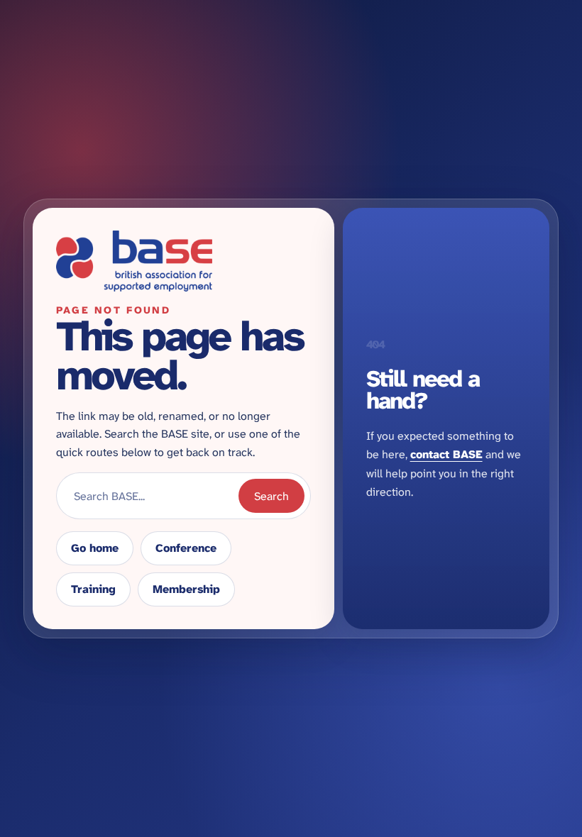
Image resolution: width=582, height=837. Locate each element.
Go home (95, 548)
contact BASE (446, 454)
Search (271, 496)
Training (93, 589)
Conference (185, 548)
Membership (186, 589)
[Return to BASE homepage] (183, 261)
